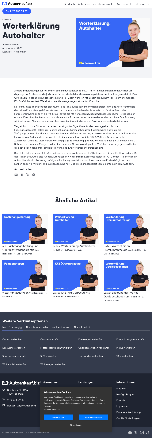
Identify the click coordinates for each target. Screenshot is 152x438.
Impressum (122, 406)
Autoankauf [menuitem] (105, 4)
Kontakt (120, 400)
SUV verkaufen (48, 356)
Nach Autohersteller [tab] (37, 327)
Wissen (5, 293)
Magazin (121, 388)
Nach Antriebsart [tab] (61, 327)
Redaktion (13, 44)
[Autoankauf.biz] (20, 384)
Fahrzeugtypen (19, 293)
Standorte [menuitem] (141, 4)
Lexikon (6, 19)
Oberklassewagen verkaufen (93, 348)
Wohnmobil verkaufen (14, 364)
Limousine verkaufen (13, 348)
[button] (16, 175)
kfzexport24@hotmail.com (21, 406)
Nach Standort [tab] (82, 327)
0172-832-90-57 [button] (18, 11)
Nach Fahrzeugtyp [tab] (12, 327)
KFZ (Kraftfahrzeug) (73, 293)
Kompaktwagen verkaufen (130, 339)
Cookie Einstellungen (128, 418)
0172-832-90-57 (15, 400)
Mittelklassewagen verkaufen (56, 348)
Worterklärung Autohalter (77, 246)
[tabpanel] (76, 352)
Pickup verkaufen (125, 348)
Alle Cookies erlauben (93, 417)
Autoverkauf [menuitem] (124, 4)
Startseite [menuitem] (70, 4)
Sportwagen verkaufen (14, 356)
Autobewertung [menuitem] (87, 4)
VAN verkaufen (124, 356)
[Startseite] (17, 4)
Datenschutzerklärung (128, 412)
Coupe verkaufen (49, 339)
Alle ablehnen (58, 417)
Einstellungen (76, 425)
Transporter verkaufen (90, 356)
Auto (4, 246)
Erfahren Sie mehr (52, 409)
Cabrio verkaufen (12, 339)
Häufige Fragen (125, 394)
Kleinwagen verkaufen (90, 339)
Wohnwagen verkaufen (52, 364)
